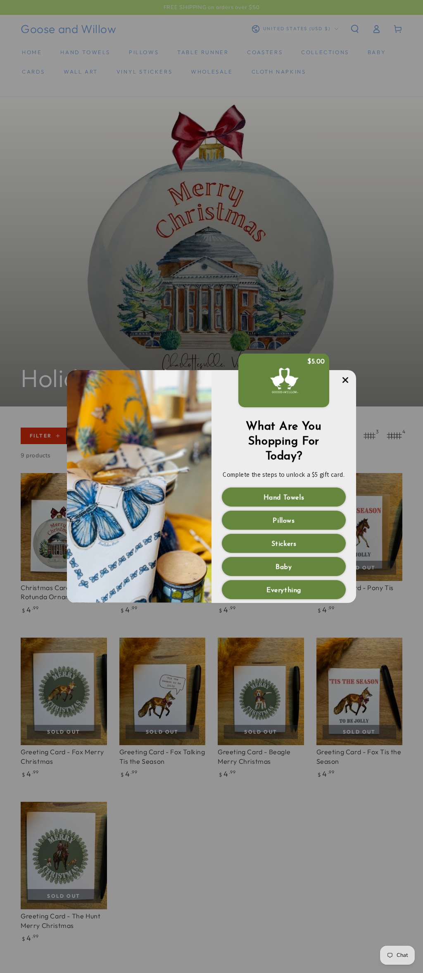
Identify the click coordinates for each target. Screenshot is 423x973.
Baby (284, 567)
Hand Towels (284, 498)
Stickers (284, 544)
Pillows (284, 521)
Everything (283, 590)
